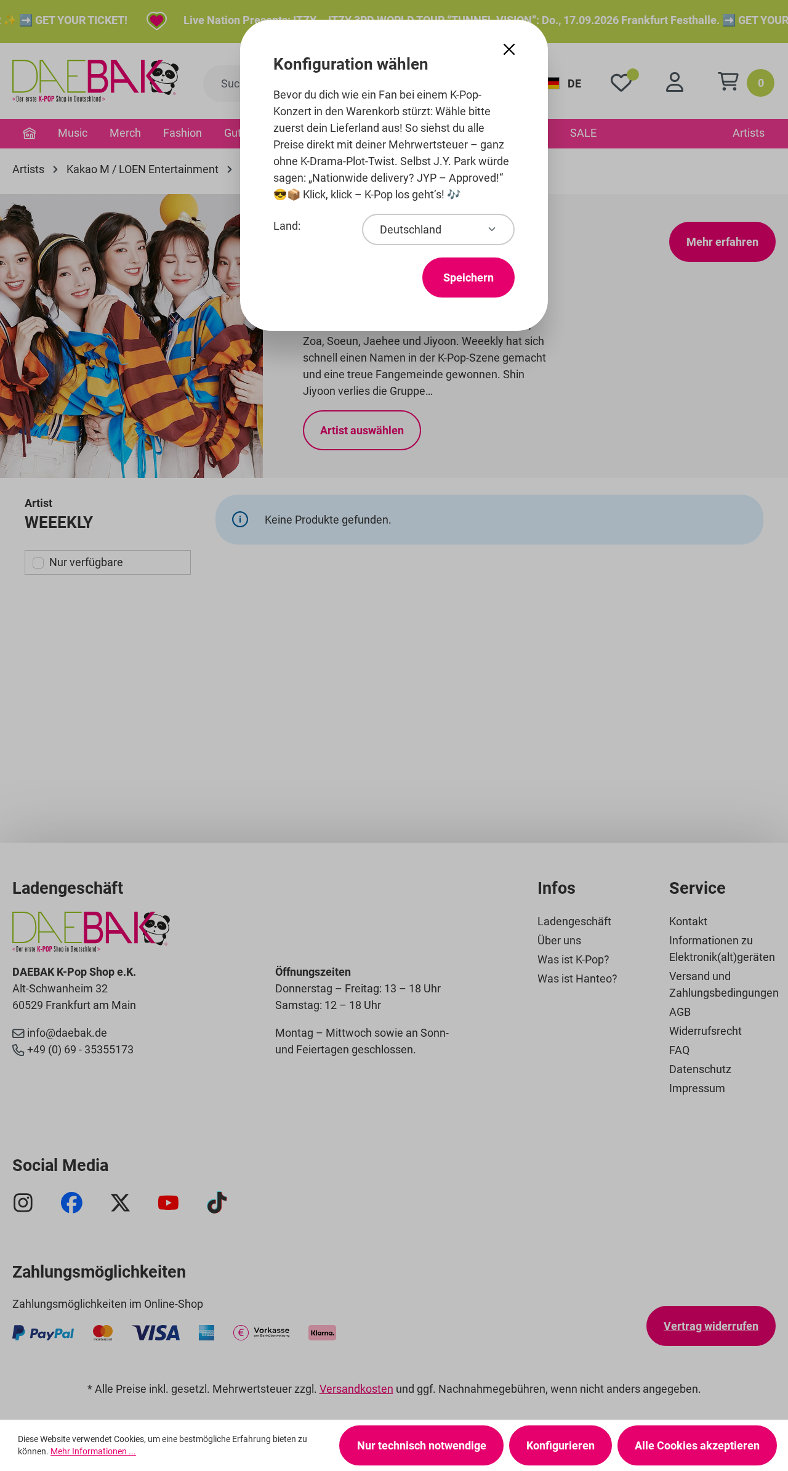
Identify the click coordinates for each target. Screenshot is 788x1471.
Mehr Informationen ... (93, 1451)
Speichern (468, 277)
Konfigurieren (560, 1445)
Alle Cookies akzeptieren (697, 1445)
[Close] (509, 49)
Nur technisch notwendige (421, 1445)
